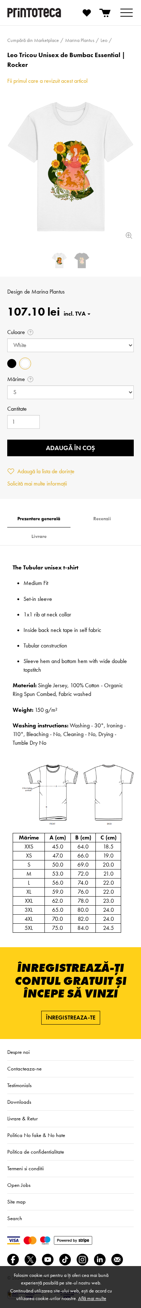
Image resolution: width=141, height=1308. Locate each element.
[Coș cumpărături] (105, 12)
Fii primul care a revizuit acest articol (47, 81)
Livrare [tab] (39, 536)
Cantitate (17, 409)
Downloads (19, 1102)
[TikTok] (65, 1259)
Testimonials (19, 1085)
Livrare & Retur (22, 1118)
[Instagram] (82, 1259)
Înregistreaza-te (70, 1017)
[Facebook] (13, 1259)
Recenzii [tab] (102, 519)
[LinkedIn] (99, 1259)
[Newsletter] (117, 1259)
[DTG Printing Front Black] (81, 260)
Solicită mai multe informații (37, 483)
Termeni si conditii (25, 1168)
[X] (30, 1259)
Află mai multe (92, 1298)
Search (14, 1218)
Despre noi (18, 1052)
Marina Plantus (48, 291)
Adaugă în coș (70, 448)
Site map (16, 1201)
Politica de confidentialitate (35, 1151)
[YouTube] (47, 1259)
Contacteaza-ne (24, 1068)
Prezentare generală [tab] (38, 519)
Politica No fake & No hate (36, 1135)
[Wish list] (87, 12)
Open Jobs (18, 1185)
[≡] (126, 12)
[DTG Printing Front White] (70, 167)
